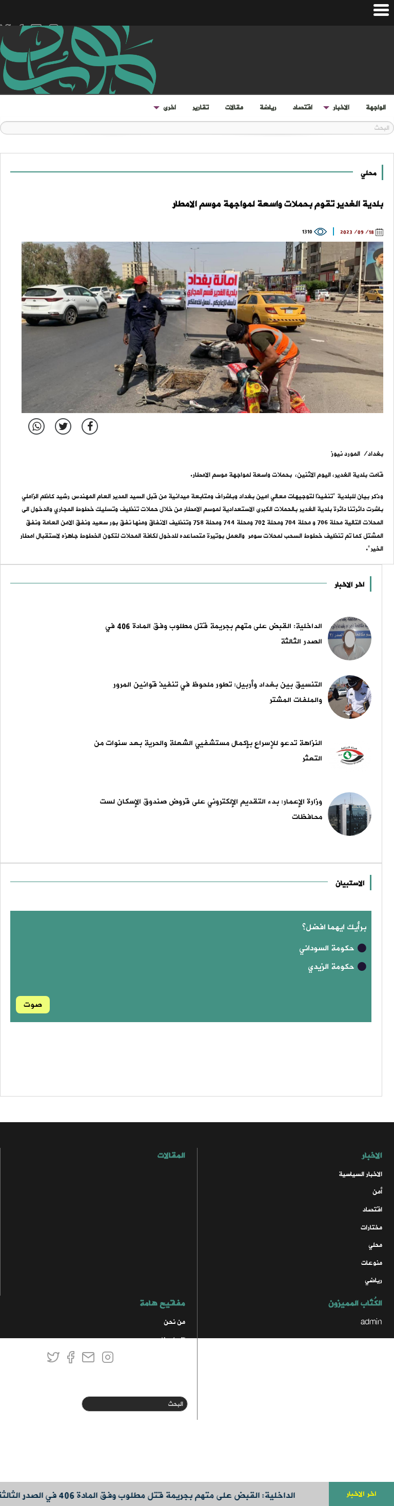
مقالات (234, 107)
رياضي (373, 1280)
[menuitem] (376, 108)
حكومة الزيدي (332, 967)
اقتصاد (302, 107)
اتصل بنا (173, 1340)
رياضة (268, 107)
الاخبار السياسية (360, 1174)
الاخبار (341, 107)
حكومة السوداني (328, 948)
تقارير (200, 107)
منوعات (371, 1263)
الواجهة (376, 107)
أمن (377, 1191)
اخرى (169, 107)
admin (371, 1322)
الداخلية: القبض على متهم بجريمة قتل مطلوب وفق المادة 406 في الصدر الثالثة (161, 1495)
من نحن (174, 1322)
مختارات (371, 1227)
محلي (369, 173)
